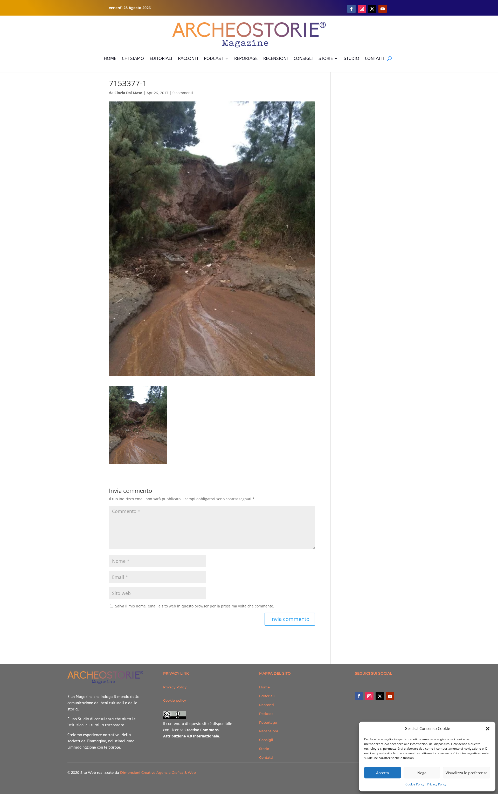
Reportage (268, 722)
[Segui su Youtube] (382, 9)
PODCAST (213, 58)
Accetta (382, 772)
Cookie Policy (414, 784)
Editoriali (267, 696)
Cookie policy (174, 700)
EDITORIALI (161, 58)
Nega (421, 772)
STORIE (326, 58)
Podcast (266, 713)
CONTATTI (374, 58)
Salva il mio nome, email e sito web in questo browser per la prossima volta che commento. (194, 606)
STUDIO (351, 58)
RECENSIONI (275, 58)
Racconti (266, 705)
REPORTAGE (246, 58)
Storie (264, 749)
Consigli (266, 740)
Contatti (266, 757)
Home (264, 687)
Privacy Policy (436, 784)
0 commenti (182, 92)
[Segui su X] (372, 9)
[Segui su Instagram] (362, 9)
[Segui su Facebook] (351, 9)
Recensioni (268, 731)
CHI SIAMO (133, 58)
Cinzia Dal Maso (128, 92)
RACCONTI (188, 58)
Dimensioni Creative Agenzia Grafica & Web (158, 772)
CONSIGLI (303, 58)
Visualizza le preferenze (466, 772)
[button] (487, 728)
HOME (110, 58)
